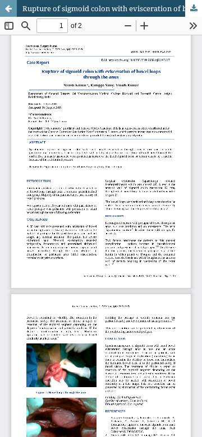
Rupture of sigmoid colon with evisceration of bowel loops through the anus (112, 8)
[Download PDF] (193, 8)
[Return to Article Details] (8, 8)
